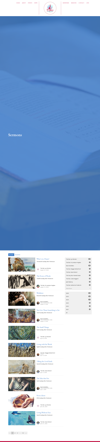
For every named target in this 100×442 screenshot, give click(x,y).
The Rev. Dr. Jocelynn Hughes (78, 262)
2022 (78, 306)
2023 (78, 303)
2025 (78, 296)
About (24, 3)
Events (30, 3)
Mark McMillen (78, 265)
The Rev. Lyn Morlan (78, 259)
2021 (78, 309)
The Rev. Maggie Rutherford (78, 269)
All (66, 312)
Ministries (66, 3)
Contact (81, 3)
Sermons (73, 3)
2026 (78, 293)
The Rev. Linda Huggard (78, 278)
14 (23, 433)
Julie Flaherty (78, 282)
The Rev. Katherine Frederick (78, 285)
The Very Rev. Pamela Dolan (78, 275)
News (35, 3)
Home (18, 3)
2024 (78, 299)
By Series (17, 254)
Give (87, 3)
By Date (11, 254)
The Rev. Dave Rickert (78, 272)
